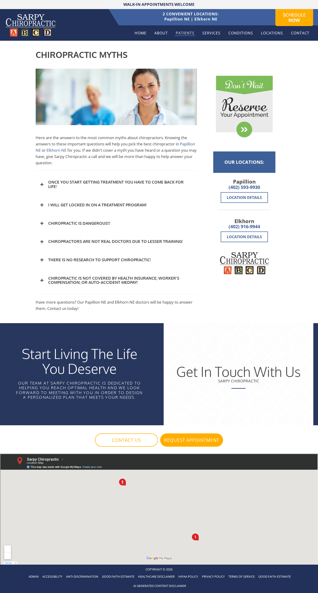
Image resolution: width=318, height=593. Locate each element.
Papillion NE (177, 19)
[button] (116, 184)
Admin (34, 576)
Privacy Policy (213, 576)
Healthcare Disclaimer (156, 576)
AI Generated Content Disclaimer (159, 586)
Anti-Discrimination (82, 576)
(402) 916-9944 (244, 226)
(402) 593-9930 (244, 187)
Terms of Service (241, 576)
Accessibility (52, 576)
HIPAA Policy (188, 576)
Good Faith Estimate (118, 576)
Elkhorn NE (205, 19)
